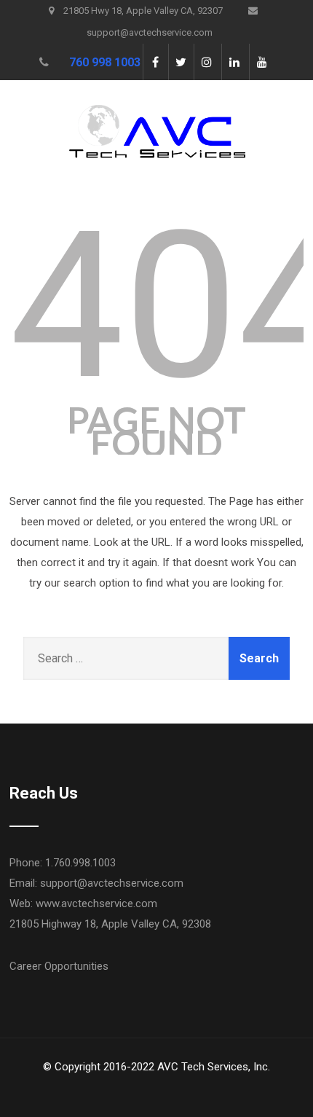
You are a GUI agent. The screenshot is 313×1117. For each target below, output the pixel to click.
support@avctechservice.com (111, 883)
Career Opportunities (58, 966)
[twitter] (181, 62)
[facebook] (155, 62)
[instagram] (206, 62)
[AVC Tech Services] (156, 89)
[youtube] (261, 62)
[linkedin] (234, 62)
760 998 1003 (104, 62)
